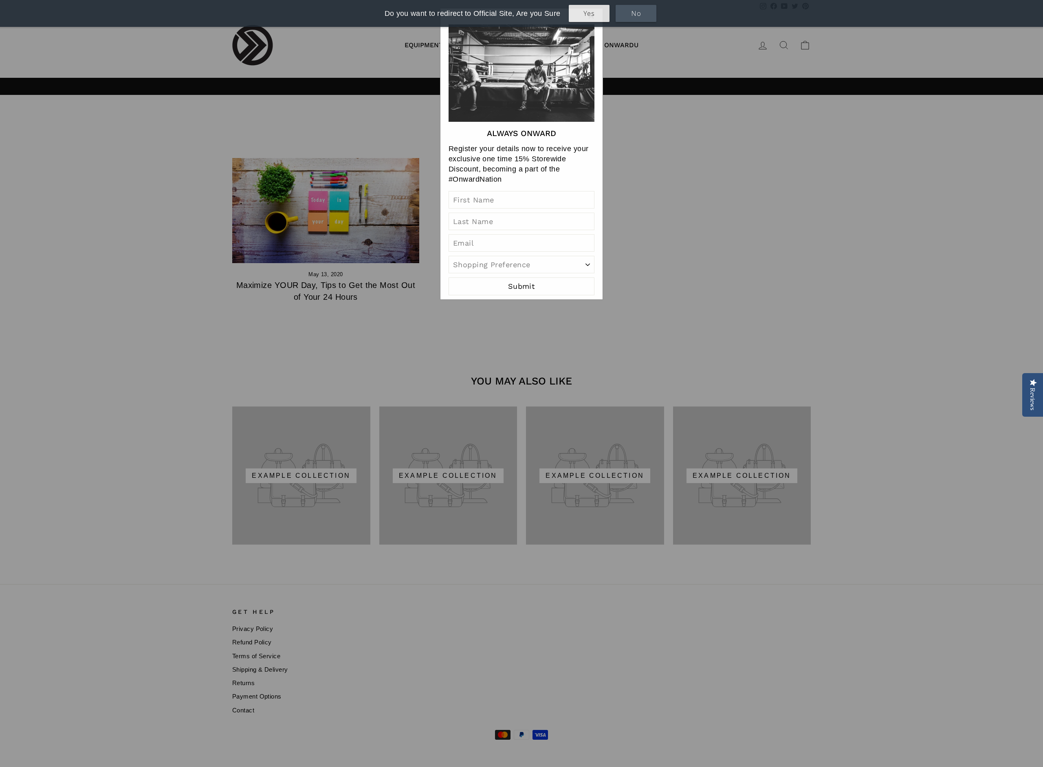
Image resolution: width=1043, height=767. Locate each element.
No (636, 13)
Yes (588, 13)
